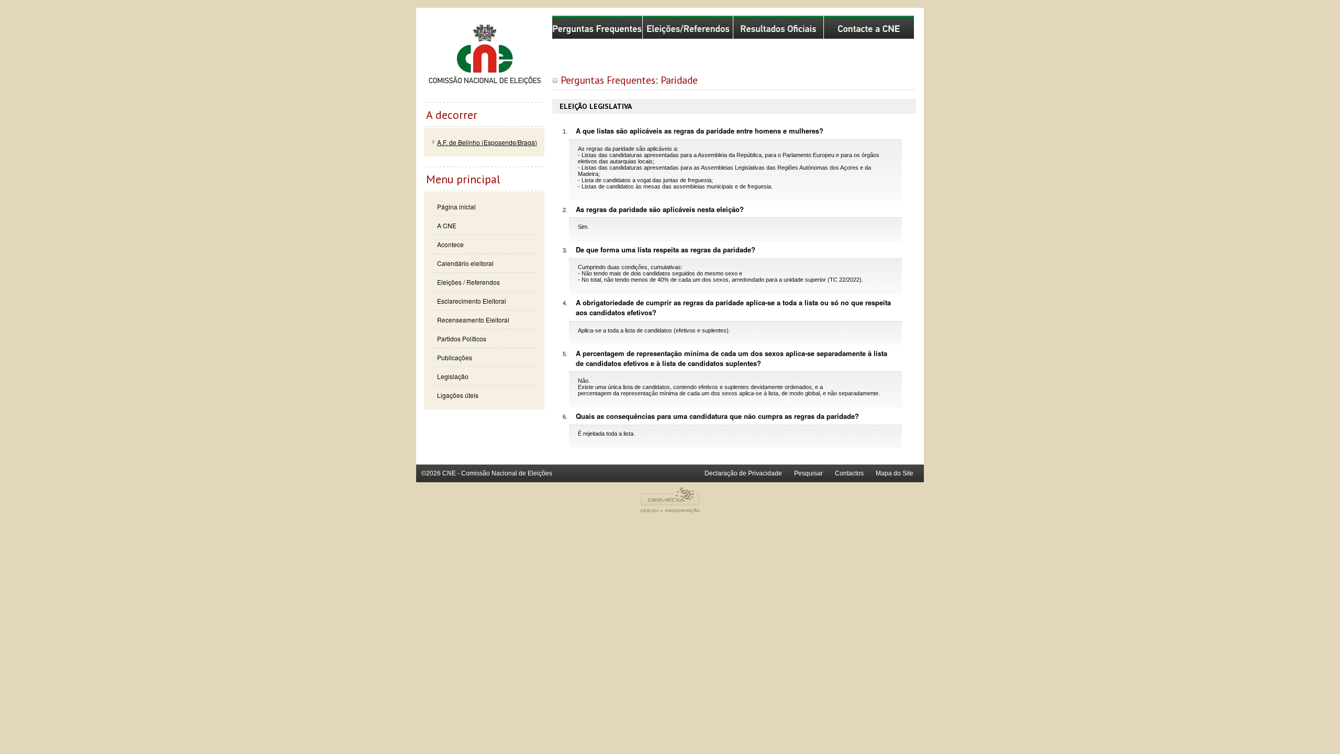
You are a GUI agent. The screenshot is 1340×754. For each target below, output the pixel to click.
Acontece (450, 244)
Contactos (849, 473)
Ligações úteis (457, 395)
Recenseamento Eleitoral (473, 319)
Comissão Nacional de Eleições (484, 59)
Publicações (454, 357)
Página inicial (456, 206)
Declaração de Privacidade (743, 473)
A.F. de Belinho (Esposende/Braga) (487, 142)
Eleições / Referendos (468, 282)
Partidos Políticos (461, 338)
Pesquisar (808, 473)
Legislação (452, 376)
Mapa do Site (894, 473)
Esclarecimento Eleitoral (471, 300)
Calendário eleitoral (465, 263)
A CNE (446, 225)
